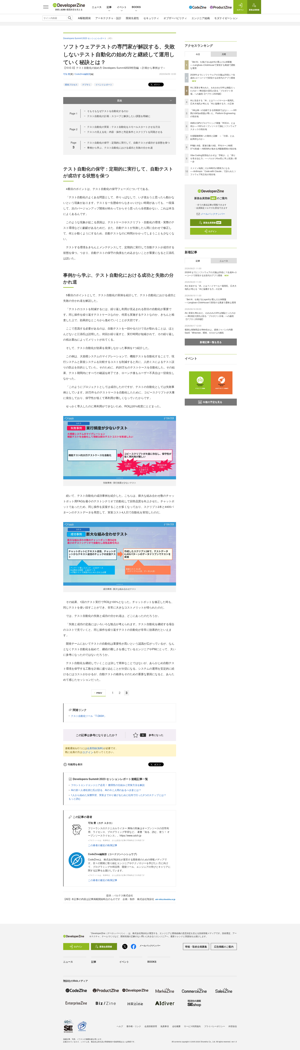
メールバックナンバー (213, 213)
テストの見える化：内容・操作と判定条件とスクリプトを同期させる (124, 132)
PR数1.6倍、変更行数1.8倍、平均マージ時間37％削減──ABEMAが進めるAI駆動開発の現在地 (213, 147)
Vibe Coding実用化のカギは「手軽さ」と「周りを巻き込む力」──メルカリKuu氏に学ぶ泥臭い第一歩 (213, 158)
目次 (119, 100)
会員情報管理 (150, 1026)
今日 (198, 54)
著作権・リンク (133, 1026)
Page (73, 113)
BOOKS (136, 7)
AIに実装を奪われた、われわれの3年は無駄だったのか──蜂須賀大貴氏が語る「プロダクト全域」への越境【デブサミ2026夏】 (212, 90)
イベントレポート (103, 84)
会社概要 (176, 1026)
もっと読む (75, 798)
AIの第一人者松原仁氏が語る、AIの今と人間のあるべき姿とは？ (106, 790)
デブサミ (86, 84)
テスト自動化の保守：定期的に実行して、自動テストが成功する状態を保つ (128, 142)
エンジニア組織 (200, 18)
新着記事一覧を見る (211, 342)
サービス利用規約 (192, 1026)
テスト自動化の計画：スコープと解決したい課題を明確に (118, 116)
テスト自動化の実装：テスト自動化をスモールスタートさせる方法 (123, 126)
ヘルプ (120, 1026)
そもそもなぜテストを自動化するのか (107, 111)
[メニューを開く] (46, 7)
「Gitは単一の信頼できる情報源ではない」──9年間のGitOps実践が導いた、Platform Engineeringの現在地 (213, 113)
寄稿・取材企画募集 (196, 946)
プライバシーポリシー (214, 1026)
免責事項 (164, 1026)
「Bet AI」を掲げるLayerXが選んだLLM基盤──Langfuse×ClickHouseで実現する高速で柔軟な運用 (212, 64)
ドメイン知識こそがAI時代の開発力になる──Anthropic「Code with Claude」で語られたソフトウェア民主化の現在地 (213, 171)
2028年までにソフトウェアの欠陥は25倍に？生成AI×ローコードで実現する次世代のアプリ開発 (212, 76)
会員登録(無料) (95, 748)
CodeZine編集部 (82, 73)
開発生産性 (132, 18)
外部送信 (232, 1026)
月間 (224, 54)
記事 (109, 7)
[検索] (70, 18)
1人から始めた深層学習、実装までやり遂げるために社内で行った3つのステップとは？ (118, 795)
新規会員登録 (211, 222)
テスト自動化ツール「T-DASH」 (88, 716)
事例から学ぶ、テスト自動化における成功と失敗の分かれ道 (120, 147)
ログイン (87, 752)
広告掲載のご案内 (224, 946)
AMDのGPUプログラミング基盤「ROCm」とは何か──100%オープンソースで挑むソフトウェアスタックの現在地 (213, 126)
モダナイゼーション (226, 18)
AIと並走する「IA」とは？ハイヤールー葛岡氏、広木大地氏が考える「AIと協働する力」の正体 (213, 102)
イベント (122, 7)
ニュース (97, 7)
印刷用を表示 (75, 764)
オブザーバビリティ (175, 18)
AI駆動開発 (84, 18)
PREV (99, 692)
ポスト (156, 84)
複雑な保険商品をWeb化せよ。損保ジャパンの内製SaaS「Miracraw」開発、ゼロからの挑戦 (209, 331)
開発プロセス (71, 84)
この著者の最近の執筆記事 (102, 845)
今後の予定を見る (212, 402)
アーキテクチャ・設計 (108, 18)
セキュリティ (151, 18)
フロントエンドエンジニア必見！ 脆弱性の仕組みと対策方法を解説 (108, 785)
